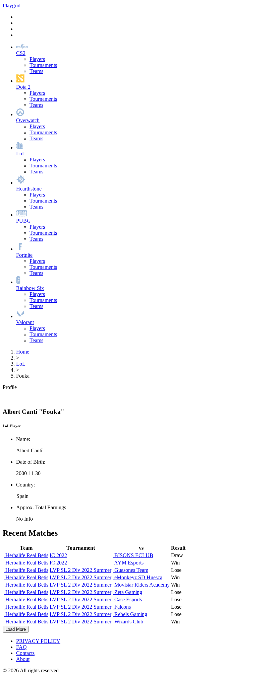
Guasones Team (130, 570)
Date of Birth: (30, 462)
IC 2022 (58, 555)
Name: (23, 439)
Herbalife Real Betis (26, 555)
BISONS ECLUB (133, 555)
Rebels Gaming (130, 614)
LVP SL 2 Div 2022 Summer (80, 570)
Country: (25, 484)
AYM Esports (128, 562)
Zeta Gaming (127, 592)
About (23, 659)
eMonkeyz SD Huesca (137, 577)
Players (37, 59)
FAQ (21, 647)
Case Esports (127, 599)
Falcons (122, 607)
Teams (36, 71)
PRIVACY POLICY (38, 641)
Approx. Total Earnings (41, 507)
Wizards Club (128, 621)
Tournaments (43, 65)
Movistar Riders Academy (141, 585)
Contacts (25, 653)
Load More (15, 629)
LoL (20, 364)
